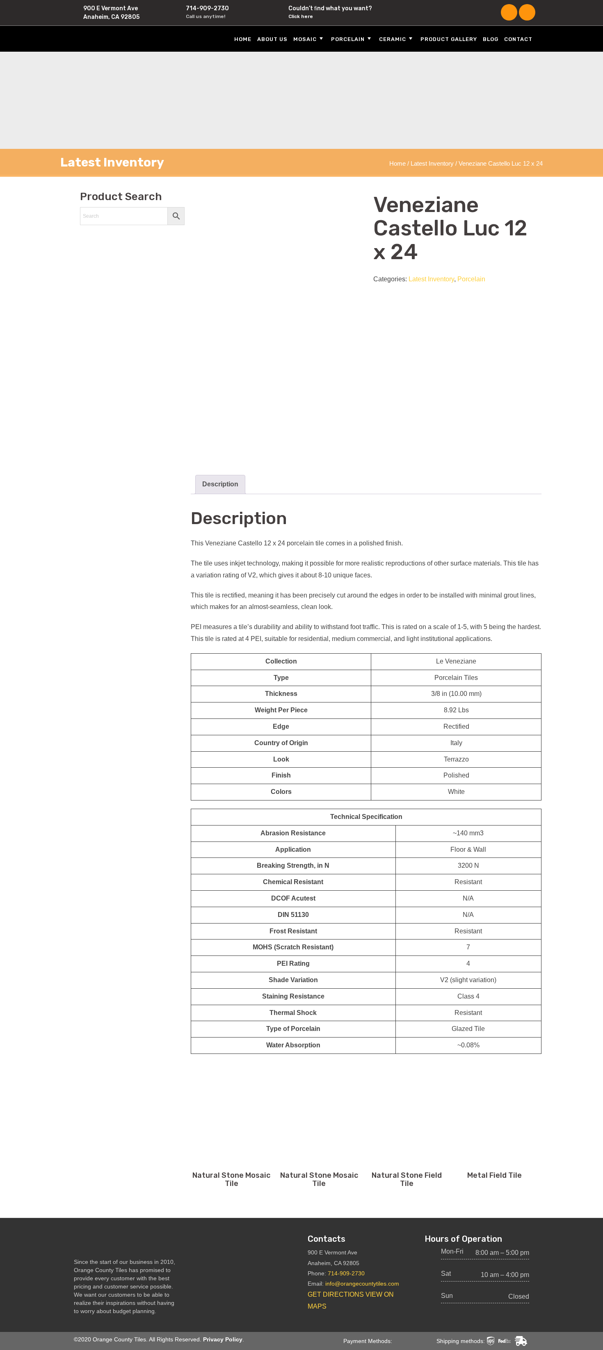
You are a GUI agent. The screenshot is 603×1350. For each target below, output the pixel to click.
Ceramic (392, 39)
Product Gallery (448, 39)
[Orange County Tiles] (121, 38)
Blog (490, 39)
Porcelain (348, 39)
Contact (518, 39)
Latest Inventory (432, 163)
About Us (272, 39)
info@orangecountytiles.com (362, 1283)
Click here (300, 16)
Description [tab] (220, 484)
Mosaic (305, 39)
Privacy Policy (222, 1339)
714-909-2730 (207, 8)
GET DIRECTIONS (336, 1294)
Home (242, 39)
